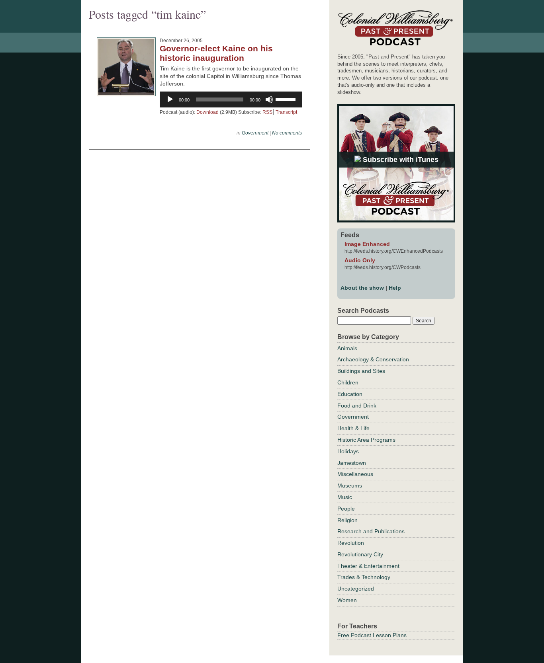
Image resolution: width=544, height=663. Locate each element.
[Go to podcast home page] (395, 45)
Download (207, 112)
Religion (347, 520)
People (346, 508)
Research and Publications (371, 531)
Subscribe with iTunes (399, 160)
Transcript (286, 112)
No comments (287, 133)
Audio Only (359, 260)
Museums (349, 485)
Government (255, 133)
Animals (347, 348)
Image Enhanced (367, 244)
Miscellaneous (355, 474)
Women (347, 600)
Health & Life (353, 428)
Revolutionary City (360, 554)
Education (349, 394)
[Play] (170, 99)
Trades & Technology (363, 577)
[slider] (287, 99)
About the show (362, 288)
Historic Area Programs (366, 440)
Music (344, 497)
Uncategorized (355, 588)
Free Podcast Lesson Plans (372, 635)
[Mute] (269, 99)
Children (347, 382)
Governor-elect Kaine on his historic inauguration (216, 53)
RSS (267, 112)
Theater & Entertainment (368, 566)
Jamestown (351, 463)
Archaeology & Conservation (373, 359)
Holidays (348, 451)
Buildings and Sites (361, 371)
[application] (231, 99)
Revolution (350, 543)
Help (395, 288)
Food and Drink (356, 405)
